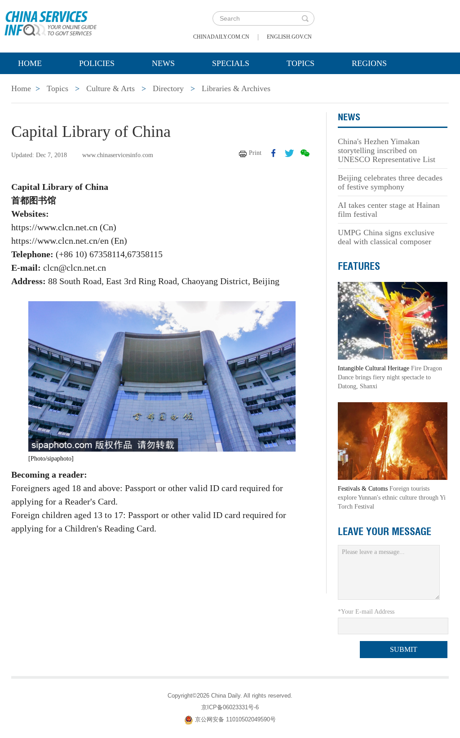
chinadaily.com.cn (221, 37)
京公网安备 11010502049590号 (235, 719)
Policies (97, 63)
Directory (168, 88)
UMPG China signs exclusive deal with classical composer (386, 237)
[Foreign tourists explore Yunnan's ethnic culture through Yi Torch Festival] (392, 440)
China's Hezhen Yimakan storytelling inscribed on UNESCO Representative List (386, 150)
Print (255, 152)
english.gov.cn (289, 37)
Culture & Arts (110, 88)
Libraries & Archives (236, 88)
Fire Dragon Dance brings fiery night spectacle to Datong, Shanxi (390, 377)
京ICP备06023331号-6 (230, 707)
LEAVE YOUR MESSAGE (384, 531)
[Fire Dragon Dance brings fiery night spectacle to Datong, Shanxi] (392, 320)
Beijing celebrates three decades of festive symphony (390, 182)
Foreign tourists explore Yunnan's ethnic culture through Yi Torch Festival (392, 497)
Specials (230, 63)
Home (30, 63)
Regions (369, 63)
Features (359, 266)
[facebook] (273, 153)
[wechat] (305, 153)
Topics (300, 63)
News (163, 63)
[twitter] (289, 153)
